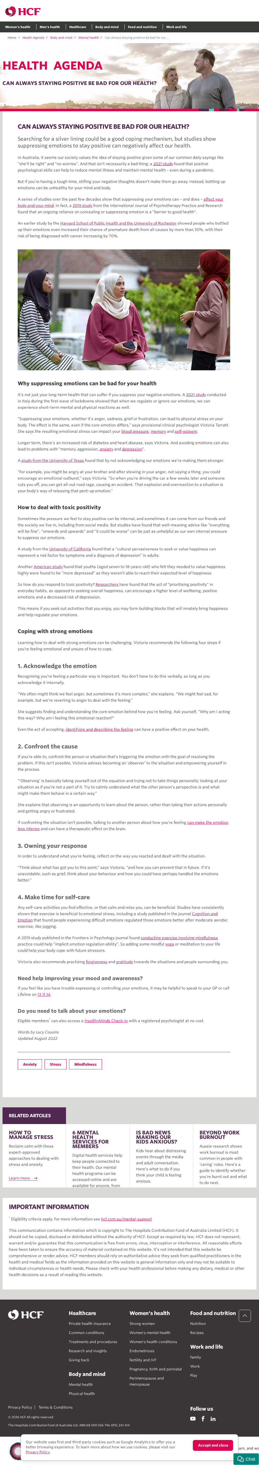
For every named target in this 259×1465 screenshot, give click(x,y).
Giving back (79, 1360)
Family (195, 1357)
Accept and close (213, 1445)
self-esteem (186, 431)
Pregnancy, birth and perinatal (156, 1369)
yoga (169, 944)
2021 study (163, 164)
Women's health (17, 27)
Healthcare (77, 27)
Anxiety (30, 1064)
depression (132, 449)
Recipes (197, 1333)
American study (48, 567)
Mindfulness (85, 1064)
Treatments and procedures (93, 1342)
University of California (70, 549)
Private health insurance (90, 1324)
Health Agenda (33, 37)
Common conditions (86, 1333)
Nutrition (198, 1324)
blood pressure (135, 431)
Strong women (142, 1324)
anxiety (106, 449)
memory (158, 431)
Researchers (107, 584)
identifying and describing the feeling (99, 729)
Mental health (88, 37)
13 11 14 (43, 994)
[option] (124, 309)
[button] (246, 1459)
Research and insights (88, 1351)
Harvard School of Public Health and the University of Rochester (118, 223)
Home (12, 37)
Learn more (19, 1178)
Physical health (82, 1394)
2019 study (82, 205)
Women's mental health (150, 1333)
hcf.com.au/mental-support (126, 1219)
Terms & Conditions (55, 1407)
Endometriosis (142, 1351)
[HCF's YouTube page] (193, 1418)
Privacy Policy (20, 1407)
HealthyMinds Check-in (106, 1021)
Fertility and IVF (143, 1360)
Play (193, 1375)
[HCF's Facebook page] (203, 1418)
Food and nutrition (142, 27)
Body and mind (107, 27)
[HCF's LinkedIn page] (213, 1418)
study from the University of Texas (52, 460)
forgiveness (96, 962)
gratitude (124, 962)
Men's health (50, 27)
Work (195, 1366)
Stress (55, 1064)
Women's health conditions (153, 1342)
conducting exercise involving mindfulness (179, 938)
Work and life (176, 27)
